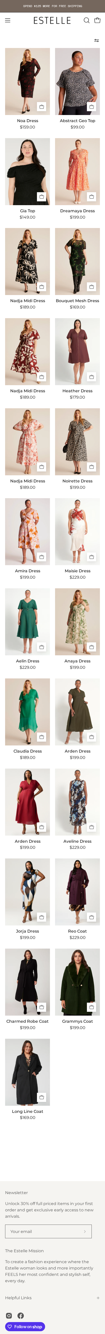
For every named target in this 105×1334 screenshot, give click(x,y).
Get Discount (52, 689)
